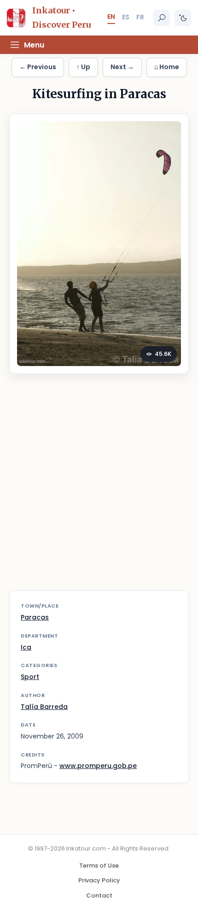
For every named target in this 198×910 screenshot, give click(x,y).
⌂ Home (166, 66)
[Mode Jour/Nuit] (183, 18)
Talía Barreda (44, 706)
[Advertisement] (99, 487)
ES (125, 17)
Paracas (35, 617)
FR (140, 17)
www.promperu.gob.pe (98, 765)
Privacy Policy (99, 880)
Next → (122, 66)
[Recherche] (161, 18)
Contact (99, 895)
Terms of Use (99, 865)
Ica (26, 647)
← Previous (37, 66)
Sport (30, 676)
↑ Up (83, 66)
